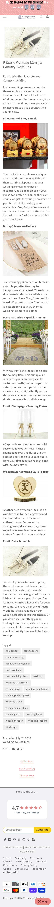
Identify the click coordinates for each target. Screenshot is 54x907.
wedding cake (13, 689)
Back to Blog (27, 769)
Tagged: (7, 645)
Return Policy (24, 861)
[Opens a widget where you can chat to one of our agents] (42, 901)
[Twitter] (5, 839)
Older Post (27, 761)
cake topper (12, 651)
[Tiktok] (28, 839)
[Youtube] (14, 839)
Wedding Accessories (17, 682)
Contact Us (21, 869)
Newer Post (27, 775)
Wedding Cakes (14, 701)
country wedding (15, 657)
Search (7, 858)
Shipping (20, 858)
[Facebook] (9, 839)
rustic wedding (13, 670)
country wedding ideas (18, 663)
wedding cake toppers (17, 695)
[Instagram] (19, 839)
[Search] (41, 16)
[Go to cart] (48, 16)
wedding (37, 676)
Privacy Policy (28, 865)
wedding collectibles (17, 708)
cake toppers (31, 651)
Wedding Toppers (37, 720)
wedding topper (14, 720)
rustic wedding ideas (16, 676)
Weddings (11, 727)
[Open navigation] (4, 16)
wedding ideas (34, 714)
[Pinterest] (23, 839)
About (7, 869)
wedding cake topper (37, 689)
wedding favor (13, 714)
